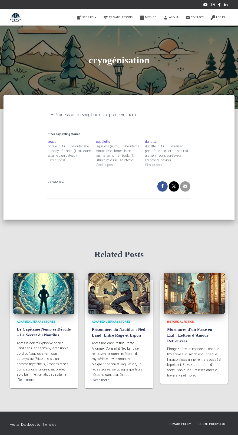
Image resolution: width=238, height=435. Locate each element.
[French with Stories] (15, 17)
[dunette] (169, 153)
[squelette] (120, 153)
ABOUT (173, 17)
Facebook (219, 5)
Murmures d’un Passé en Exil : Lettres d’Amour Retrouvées (189, 335)
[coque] (71, 150)
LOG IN (220, 17)
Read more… (27, 380)
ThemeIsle (48, 424)
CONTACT (197, 17)
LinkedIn (226, 5)
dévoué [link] (183, 370)
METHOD (150, 17)
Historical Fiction (180, 321)
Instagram (213, 5)
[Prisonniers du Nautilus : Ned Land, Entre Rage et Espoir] (118, 293)
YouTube (205, 5)
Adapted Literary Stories (36, 321)
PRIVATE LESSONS (120, 17)
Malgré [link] (97, 364)
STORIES (88, 17)
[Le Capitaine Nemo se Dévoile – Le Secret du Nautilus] (43, 293)
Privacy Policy (180, 424)
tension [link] (60, 348)
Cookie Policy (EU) (211, 424)
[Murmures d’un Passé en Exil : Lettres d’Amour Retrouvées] (194, 293)
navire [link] (113, 359)
